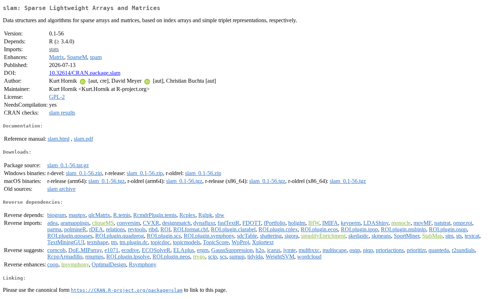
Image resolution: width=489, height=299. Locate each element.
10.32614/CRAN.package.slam (84, 73)
